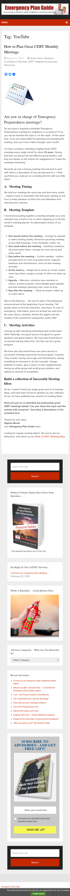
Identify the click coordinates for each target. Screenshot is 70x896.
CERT (31, 61)
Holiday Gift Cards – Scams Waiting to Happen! (34, 715)
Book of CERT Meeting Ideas (50, 436)
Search (35, 476)
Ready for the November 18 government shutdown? (36, 719)
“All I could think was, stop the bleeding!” (31, 699)
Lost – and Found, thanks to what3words (31, 695)
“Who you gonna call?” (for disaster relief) (31, 723)
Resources (9, 65)
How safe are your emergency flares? (29, 703)
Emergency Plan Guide (10, 887)
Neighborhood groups (46, 61)
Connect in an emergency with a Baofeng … (30, 573)
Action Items (36, 58)
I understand (38, 894)
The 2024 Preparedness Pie (25, 707)
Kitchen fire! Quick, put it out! (25, 711)
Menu (4, 22)
